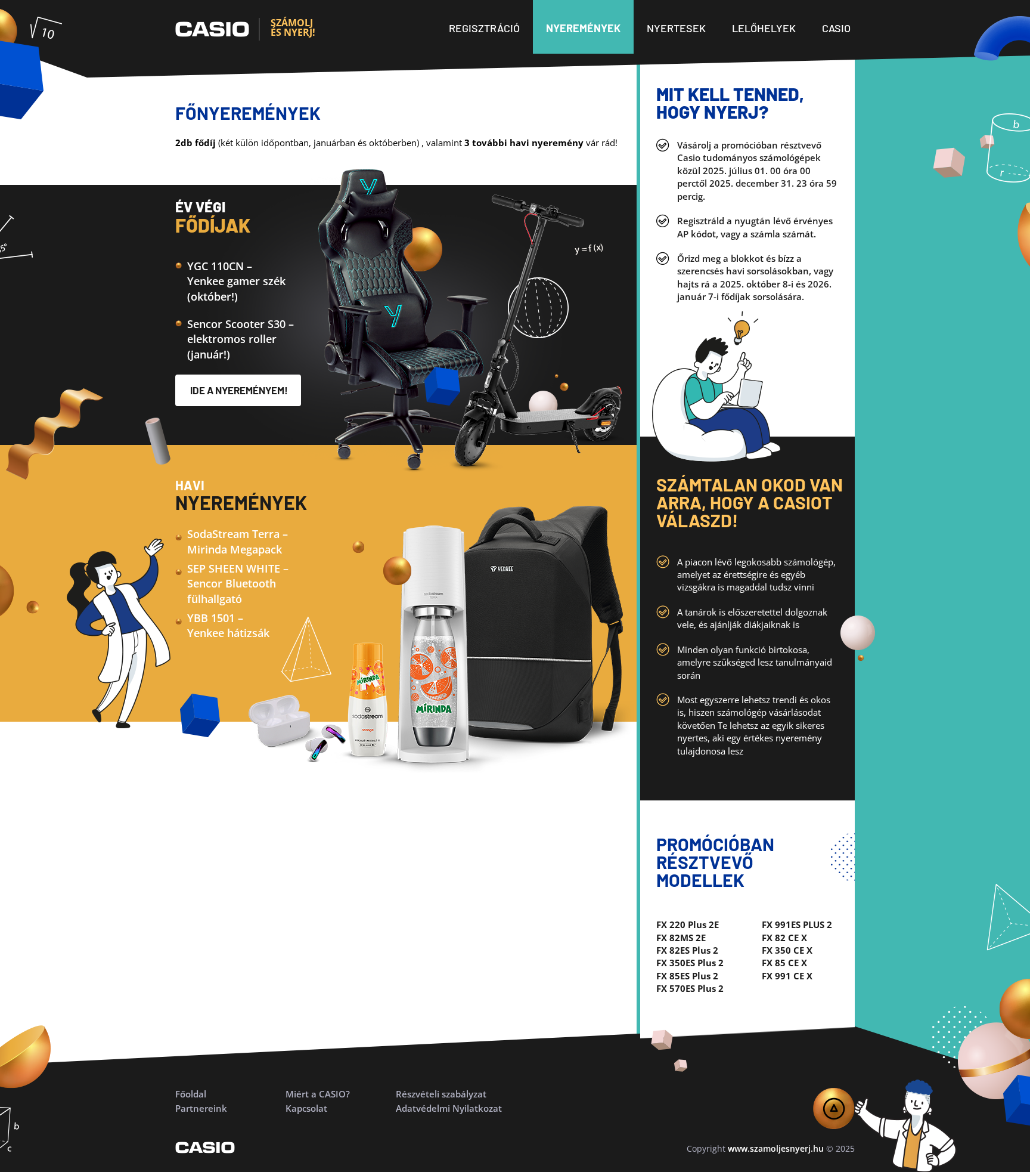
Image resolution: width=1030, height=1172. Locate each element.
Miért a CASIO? (318, 1094)
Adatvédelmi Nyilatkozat (449, 1108)
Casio (836, 28)
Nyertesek (676, 28)
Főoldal (190, 1094)
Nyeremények (583, 28)
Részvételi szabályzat (441, 1094)
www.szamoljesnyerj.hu (776, 1148)
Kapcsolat (306, 1108)
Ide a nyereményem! (239, 390)
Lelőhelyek (764, 28)
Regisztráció (484, 28)
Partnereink (201, 1108)
